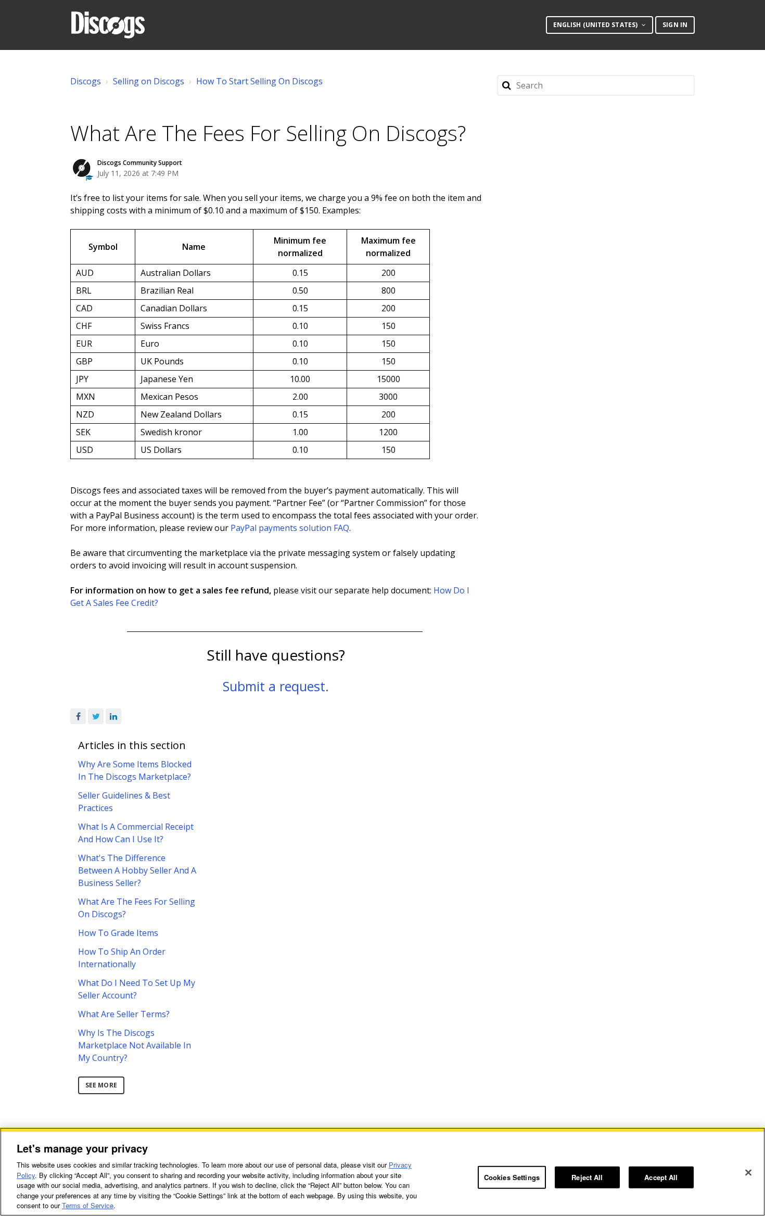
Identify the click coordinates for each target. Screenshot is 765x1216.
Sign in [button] (674, 24)
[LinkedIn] (113, 716)
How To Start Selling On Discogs (259, 81)
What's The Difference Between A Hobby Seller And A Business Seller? (137, 870)
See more (101, 1085)
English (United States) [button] (596, 24)
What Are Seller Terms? (124, 1014)
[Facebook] (78, 716)
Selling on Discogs (148, 81)
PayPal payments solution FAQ (290, 528)
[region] (382, 1172)
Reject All (587, 1177)
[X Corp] (96, 716)
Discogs (85, 81)
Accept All (661, 1177)
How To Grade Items (118, 933)
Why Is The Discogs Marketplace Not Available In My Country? (134, 1045)
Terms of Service (87, 1205)
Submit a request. (276, 686)
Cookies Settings (512, 1177)
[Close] (748, 1172)
